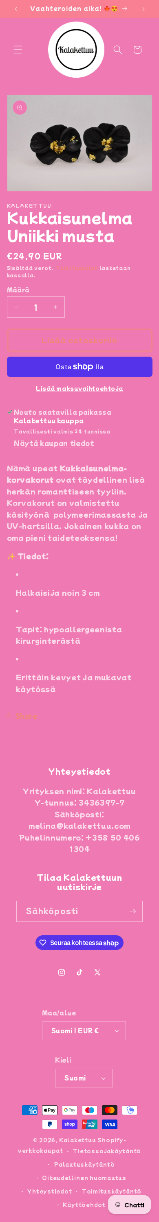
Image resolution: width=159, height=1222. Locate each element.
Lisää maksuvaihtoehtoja (79, 388)
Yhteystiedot (49, 1190)
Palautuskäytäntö (84, 1164)
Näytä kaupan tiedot (54, 442)
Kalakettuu (77, 1139)
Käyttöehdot (84, 1204)
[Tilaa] (132, 911)
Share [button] (26, 715)
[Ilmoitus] (143, 9)
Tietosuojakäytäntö (107, 1150)
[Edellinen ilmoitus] (16, 9)
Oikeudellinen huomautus (84, 1177)
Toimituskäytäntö (111, 1190)
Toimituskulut (76, 267)
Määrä (18, 289)
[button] (18, 49)
